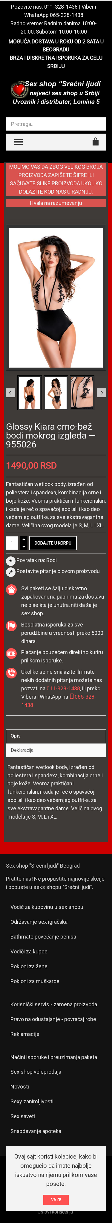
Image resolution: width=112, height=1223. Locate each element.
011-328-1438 (61, 7)
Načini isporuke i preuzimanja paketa (53, 1057)
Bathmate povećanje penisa (43, 937)
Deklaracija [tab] (22, 750)
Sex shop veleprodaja (35, 1072)
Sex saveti (22, 1116)
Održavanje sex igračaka (38, 922)
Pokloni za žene (28, 966)
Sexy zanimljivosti (31, 1101)
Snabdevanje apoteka (35, 1131)
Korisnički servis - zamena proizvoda (53, 1004)
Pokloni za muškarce (34, 981)
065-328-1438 (66, 15)
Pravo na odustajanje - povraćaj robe (53, 1019)
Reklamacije (24, 1034)
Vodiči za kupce (28, 951)
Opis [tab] (16, 736)
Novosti (19, 1086)
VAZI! (56, 1199)
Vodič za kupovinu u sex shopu (46, 907)
